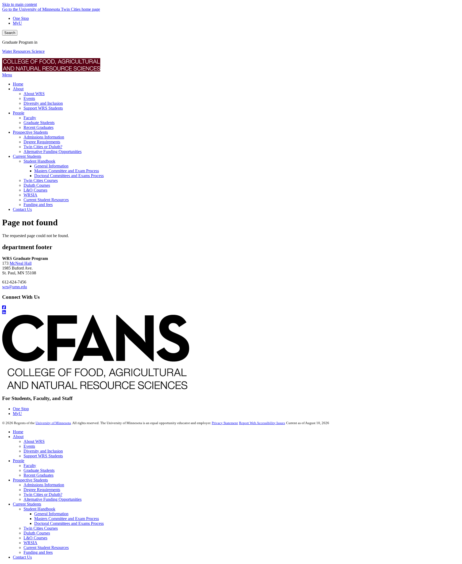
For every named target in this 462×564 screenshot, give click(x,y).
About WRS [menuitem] (34, 93)
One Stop (21, 18)
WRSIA (30, 542)
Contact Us (22, 557)
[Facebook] (231, 307)
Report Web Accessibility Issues (262, 423)
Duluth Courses (37, 533)
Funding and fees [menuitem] (38, 204)
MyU (17, 23)
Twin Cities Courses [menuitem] (41, 180)
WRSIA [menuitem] (30, 195)
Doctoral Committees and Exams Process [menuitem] (69, 175)
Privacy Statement (225, 423)
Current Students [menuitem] (27, 156)
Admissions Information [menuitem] (44, 137)
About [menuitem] (18, 89)
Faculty (30, 465)
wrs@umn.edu (14, 287)
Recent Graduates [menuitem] (38, 127)
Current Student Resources (46, 547)
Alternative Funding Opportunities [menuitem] (53, 151)
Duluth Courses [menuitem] (37, 185)
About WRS (34, 441)
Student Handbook (39, 509)
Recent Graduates (38, 475)
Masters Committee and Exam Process (66, 518)
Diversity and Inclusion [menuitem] (43, 103)
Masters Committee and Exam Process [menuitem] (66, 171)
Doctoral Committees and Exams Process (69, 523)
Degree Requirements (42, 489)
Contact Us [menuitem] (22, 209)
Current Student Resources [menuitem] (46, 199)
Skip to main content (19, 4)
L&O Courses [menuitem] (35, 190)
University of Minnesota (53, 423)
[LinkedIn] (231, 312)
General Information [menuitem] (51, 166)
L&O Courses (35, 538)
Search (9, 33)
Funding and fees (38, 552)
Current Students (27, 504)
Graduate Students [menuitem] (39, 122)
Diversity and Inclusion (43, 451)
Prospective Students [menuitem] (30, 132)
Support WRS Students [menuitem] (43, 108)
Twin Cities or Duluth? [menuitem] (43, 146)
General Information (51, 513)
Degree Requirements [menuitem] (42, 142)
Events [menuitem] (29, 98)
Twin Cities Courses (41, 528)
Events (29, 446)
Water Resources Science (23, 51)
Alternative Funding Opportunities (53, 499)
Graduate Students (39, 470)
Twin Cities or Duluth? (43, 494)
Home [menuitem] (18, 84)
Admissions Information (44, 485)
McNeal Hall (21, 263)
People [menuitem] (18, 113)
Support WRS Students (43, 456)
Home (18, 431)
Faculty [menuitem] (30, 117)
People (18, 460)
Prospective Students (30, 480)
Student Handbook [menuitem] (39, 161)
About (18, 436)
